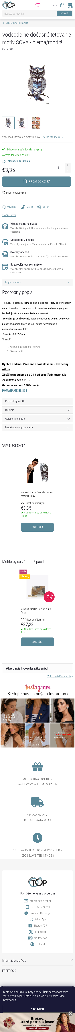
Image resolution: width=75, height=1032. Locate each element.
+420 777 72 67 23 (40, 907)
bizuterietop (40, 931)
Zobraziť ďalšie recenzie (59, 676)
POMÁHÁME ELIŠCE (14, 390)
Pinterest (40, 944)
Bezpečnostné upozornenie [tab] (19, 427)
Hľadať (64, 13)
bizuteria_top (40, 938)
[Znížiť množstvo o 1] (68, 170)
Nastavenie (38, 1009)
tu (16, 1000)
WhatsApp (40, 919)
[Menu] (70, 5)
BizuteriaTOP (40, 925)
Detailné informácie (50, 137)
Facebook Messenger (40, 913)
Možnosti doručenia (19, 161)
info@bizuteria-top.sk (40, 900)
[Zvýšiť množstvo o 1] (68, 165)
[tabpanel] (37, 493)
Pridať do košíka (39, 181)
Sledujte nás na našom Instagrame (38, 694)
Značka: (9, 215)
